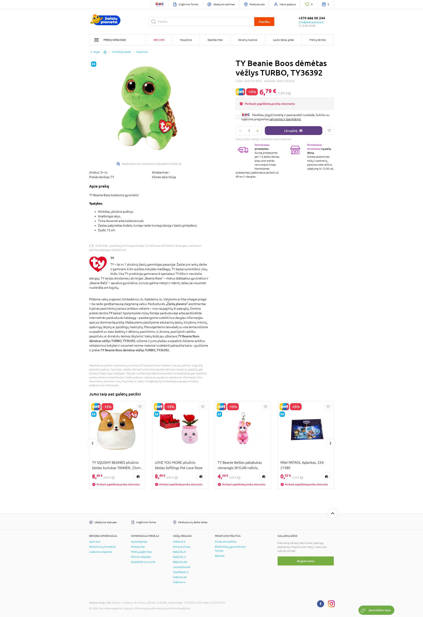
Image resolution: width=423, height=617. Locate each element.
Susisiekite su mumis (143, 561)
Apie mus (94, 541)
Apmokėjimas (139, 541)
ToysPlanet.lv (181, 572)
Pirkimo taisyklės (141, 556)
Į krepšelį (290, 131)
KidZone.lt (179, 541)
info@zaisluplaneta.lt (311, 22)
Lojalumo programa (100, 551)
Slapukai (219, 555)
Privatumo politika (225, 541)
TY (112, 258)
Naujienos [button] (186, 39)
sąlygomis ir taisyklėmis (285, 119)
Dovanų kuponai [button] (247, 39)
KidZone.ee (180, 577)
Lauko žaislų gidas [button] (283, 39)
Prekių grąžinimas (141, 551)
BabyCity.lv (179, 556)
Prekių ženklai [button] (318, 39)
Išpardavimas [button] (215, 39)
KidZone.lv (179, 582)
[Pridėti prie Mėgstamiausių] (329, 130)
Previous (92, 443)
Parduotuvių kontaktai (102, 546)
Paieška (264, 22)
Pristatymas (138, 546)
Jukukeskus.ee (181, 567)
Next (330, 443)
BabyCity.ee (180, 561)
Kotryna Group (181, 546)
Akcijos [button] (159, 39)
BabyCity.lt (179, 551)
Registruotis (305, 561)
